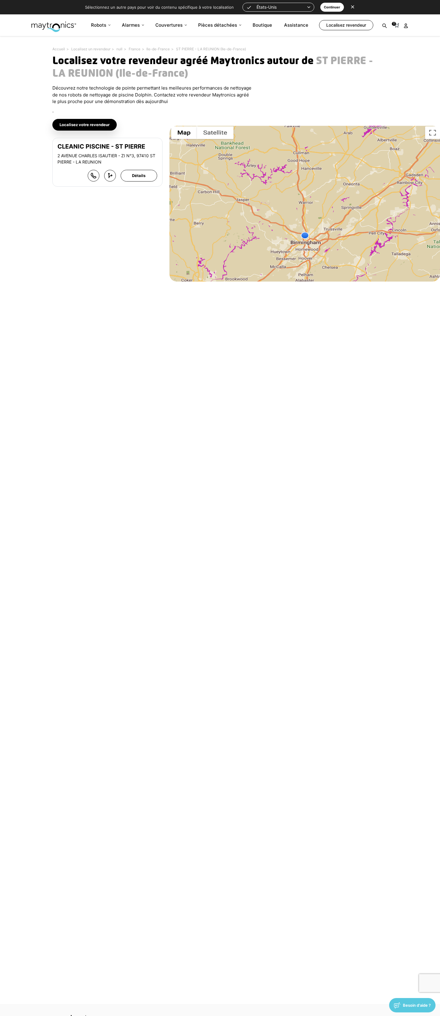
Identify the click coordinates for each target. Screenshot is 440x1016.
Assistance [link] (296, 25)
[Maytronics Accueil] (53, 24)
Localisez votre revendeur (85, 124)
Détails (138, 175)
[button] (278, 7)
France (134, 49)
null (119, 49)
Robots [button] (98, 25)
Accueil (58, 49)
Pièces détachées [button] (217, 25)
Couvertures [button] (169, 25)
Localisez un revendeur (90, 49)
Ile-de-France (158, 49)
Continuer (332, 7)
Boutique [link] (262, 25)
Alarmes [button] (131, 25)
